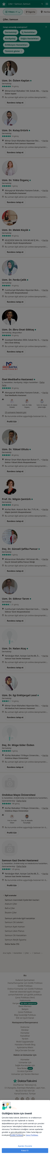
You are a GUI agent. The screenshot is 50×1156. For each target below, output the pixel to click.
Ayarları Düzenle (25, 1146)
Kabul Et (25, 1150)
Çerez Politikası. (32, 1135)
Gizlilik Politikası (16, 1135)
